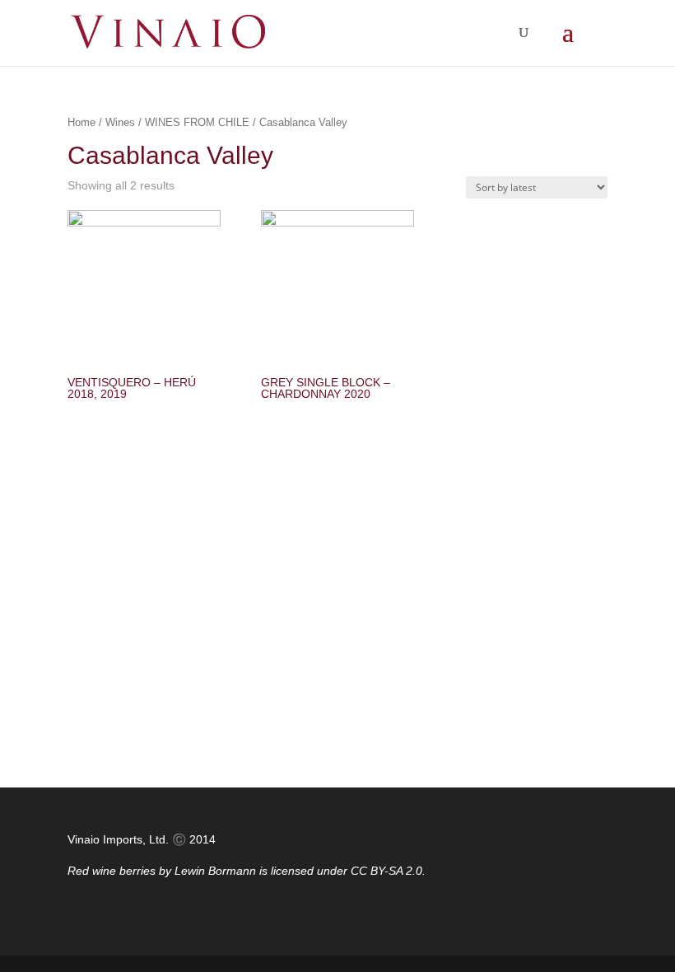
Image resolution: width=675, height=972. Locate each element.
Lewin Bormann (215, 870)
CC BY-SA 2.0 (386, 870)
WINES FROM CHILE (197, 122)
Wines (120, 122)
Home (81, 122)
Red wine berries (112, 870)
